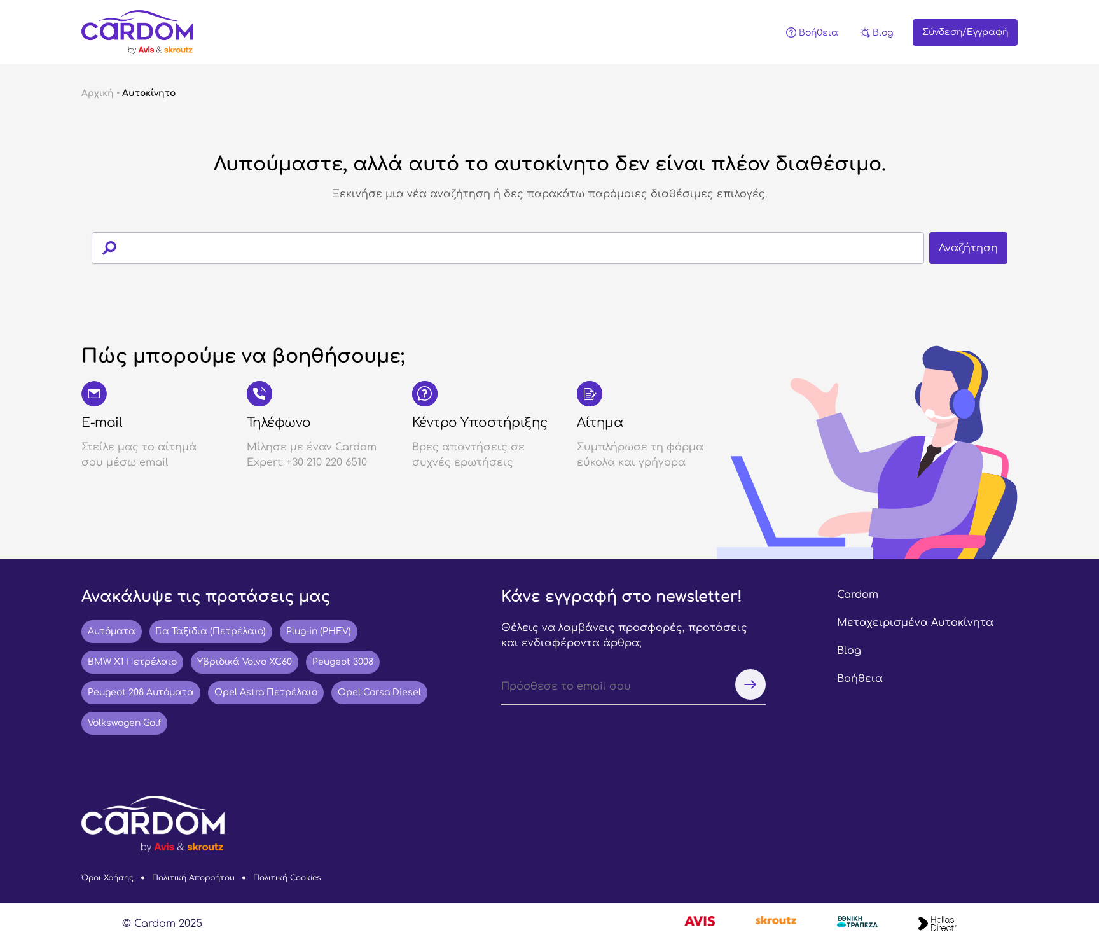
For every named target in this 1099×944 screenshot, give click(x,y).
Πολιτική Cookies (287, 877)
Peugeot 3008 (342, 662)
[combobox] (549, 248)
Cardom (857, 594)
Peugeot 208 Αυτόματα (141, 692)
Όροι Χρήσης (107, 877)
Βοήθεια (860, 678)
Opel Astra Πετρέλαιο (265, 692)
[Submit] (104, 248)
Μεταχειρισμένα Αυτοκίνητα (915, 622)
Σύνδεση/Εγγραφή (965, 32)
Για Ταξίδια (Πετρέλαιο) (211, 631)
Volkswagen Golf (124, 723)
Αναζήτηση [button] (968, 248)
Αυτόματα (111, 631)
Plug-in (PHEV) (318, 631)
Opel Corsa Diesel (379, 692)
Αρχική (97, 93)
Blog (849, 650)
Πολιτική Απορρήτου (193, 877)
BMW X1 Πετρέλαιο (132, 662)
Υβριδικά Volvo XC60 (244, 662)
